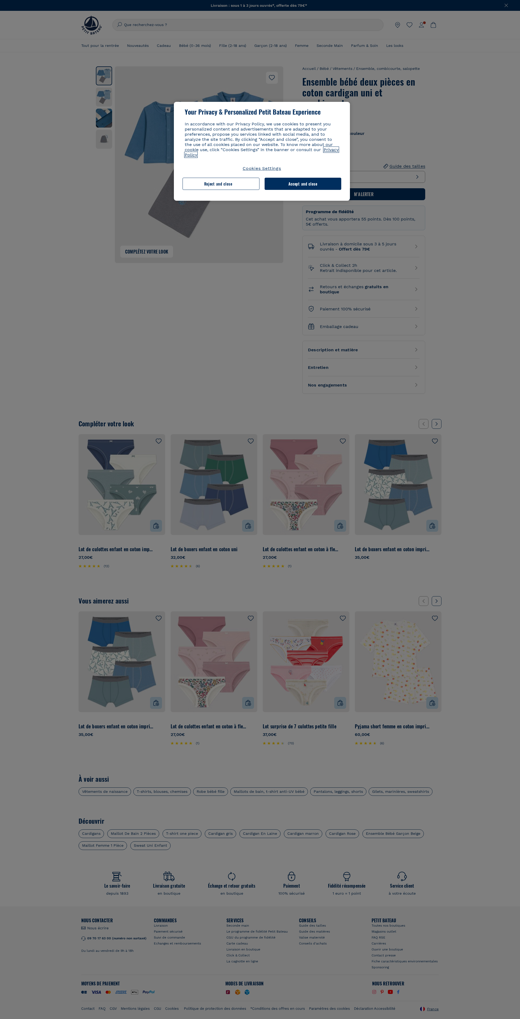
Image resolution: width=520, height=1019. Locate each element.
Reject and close (218, 184)
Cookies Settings (262, 168)
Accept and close (302, 184)
